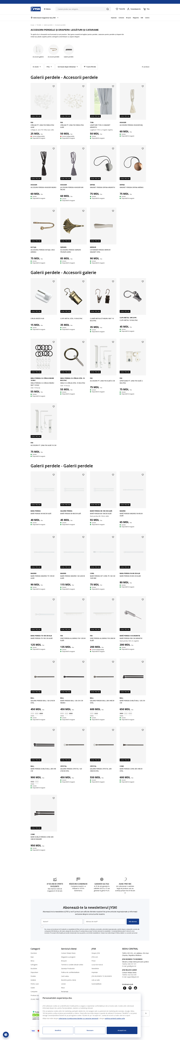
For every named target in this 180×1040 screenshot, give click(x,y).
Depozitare (34, 972)
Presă (93, 961)
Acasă (32, 25)
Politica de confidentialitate (70, 972)
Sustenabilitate (96, 984)
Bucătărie (34, 968)
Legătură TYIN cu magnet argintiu (101, 130)
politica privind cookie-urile (115, 1018)
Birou (32, 961)
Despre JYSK (96, 953)
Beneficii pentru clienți (68, 980)
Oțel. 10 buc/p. (35, 388)
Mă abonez (133, 922)
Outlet (33, 988)
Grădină (33, 980)
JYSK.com (95, 957)
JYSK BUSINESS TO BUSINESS (102, 976)
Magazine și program (68, 957)
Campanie (34, 992)
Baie (32, 957)
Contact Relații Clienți (68, 953)
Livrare (63, 984)
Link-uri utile (96, 980)
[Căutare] (107, 9)
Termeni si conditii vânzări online (72, 965)
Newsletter (95, 968)
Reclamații (64, 992)
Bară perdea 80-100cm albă (99, 516)
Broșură (64, 961)
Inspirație (95, 972)
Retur (63, 988)
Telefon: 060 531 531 (129, 964)
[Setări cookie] (6, 1035)
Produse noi (35, 995)
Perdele (33, 976)
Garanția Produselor (68, 968)
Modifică (58, 1030)
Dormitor (34, 953)
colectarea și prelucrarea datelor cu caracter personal (78, 1018)
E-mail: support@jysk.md (130, 977)
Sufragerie (34, 965)
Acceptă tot (122, 1030)
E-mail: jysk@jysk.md (129, 966)
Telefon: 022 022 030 (129, 975)
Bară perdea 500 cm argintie (129, 641)
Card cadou (65, 976)
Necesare (90, 1030)
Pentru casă (35, 984)
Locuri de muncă (97, 965)
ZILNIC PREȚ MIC (36, 999)
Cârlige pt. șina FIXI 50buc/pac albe (42, 130)
